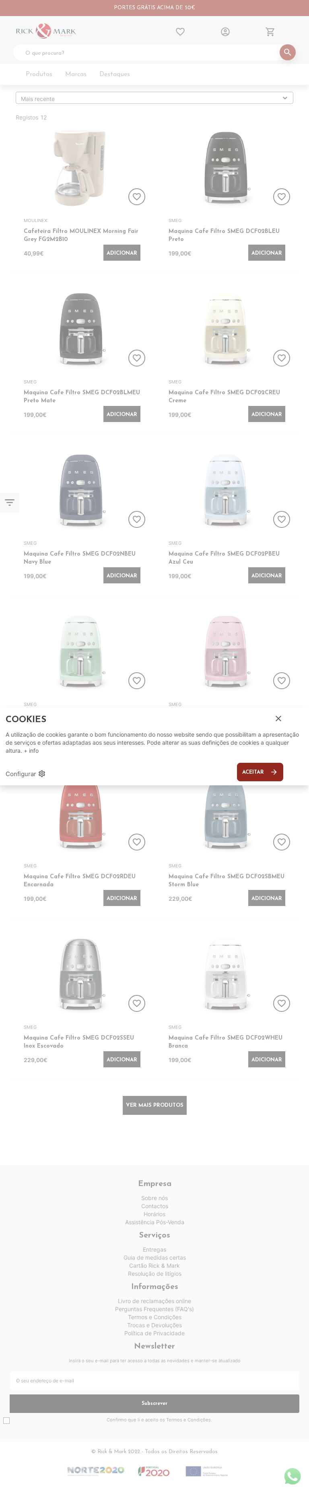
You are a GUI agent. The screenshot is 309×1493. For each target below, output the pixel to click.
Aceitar (260, 772)
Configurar (26, 774)
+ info (31, 750)
